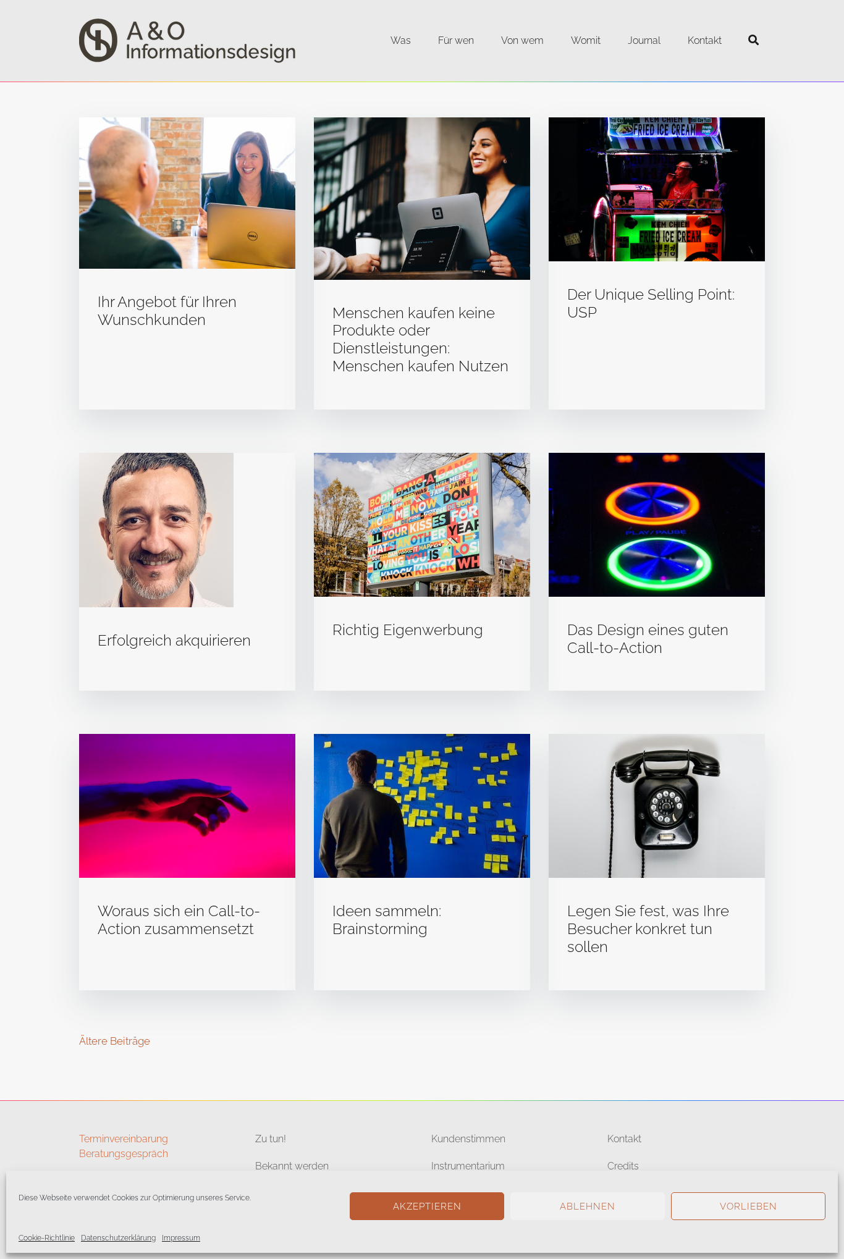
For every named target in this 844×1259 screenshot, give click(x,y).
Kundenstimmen (468, 1139)
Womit (586, 40)
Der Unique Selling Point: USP (651, 303)
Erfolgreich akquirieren (174, 640)
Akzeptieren (427, 1206)
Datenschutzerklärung (118, 1238)
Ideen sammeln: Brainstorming (386, 920)
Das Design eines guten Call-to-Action (647, 639)
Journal (644, 40)
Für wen (456, 40)
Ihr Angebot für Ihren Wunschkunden (167, 311)
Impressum (181, 1238)
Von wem (522, 40)
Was (400, 40)
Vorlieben (748, 1206)
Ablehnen (587, 1206)
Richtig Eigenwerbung (407, 630)
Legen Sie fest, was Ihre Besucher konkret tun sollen (648, 929)
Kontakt (705, 40)
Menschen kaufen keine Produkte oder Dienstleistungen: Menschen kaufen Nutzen (420, 339)
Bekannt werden (292, 1166)
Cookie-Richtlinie (47, 1238)
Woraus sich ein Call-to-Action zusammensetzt (179, 920)
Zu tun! (270, 1139)
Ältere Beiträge (114, 1041)
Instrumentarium (468, 1166)
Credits (623, 1166)
